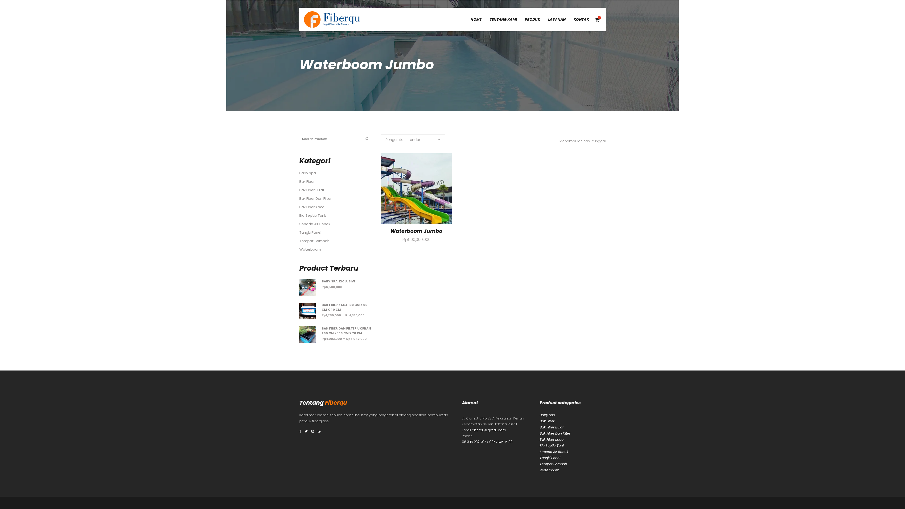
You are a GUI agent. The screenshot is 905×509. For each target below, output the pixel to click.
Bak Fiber (307, 181)
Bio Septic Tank (312, 215)
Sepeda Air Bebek (314, 223)
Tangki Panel (310, 232)
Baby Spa (307, 173)
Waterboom (310, 249)
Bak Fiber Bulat (312, 189)
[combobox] (413, 139)
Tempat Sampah (314, 240)
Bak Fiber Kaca (312, 206)
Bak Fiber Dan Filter (315, 198)
